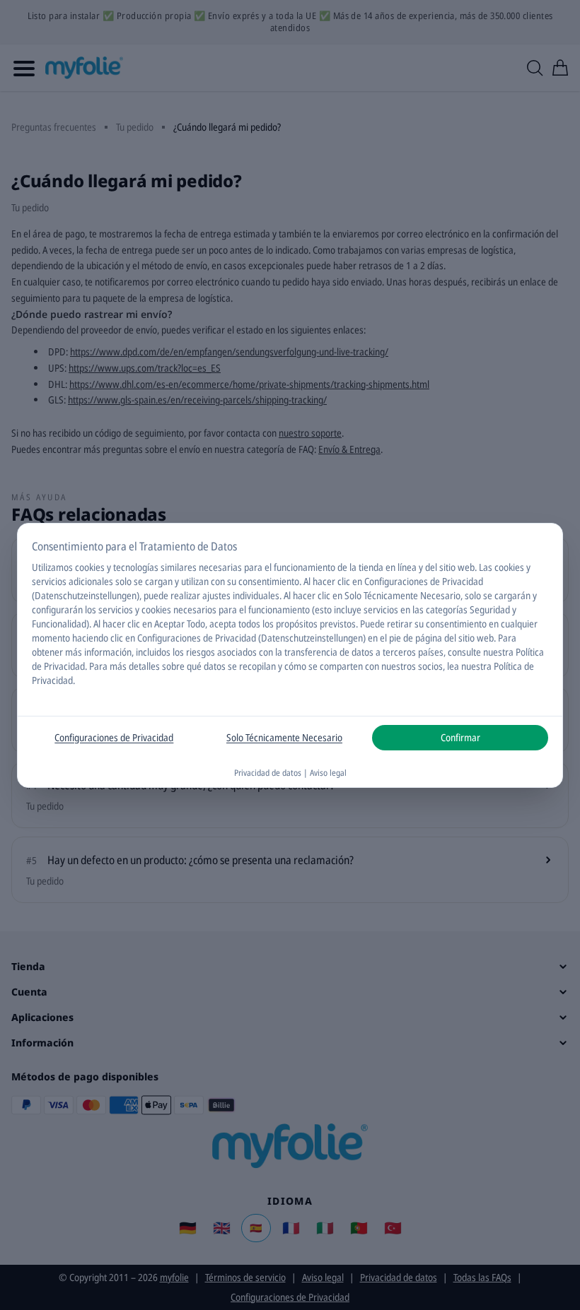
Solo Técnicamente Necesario (284, 737)
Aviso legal (328, 773)
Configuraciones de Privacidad (113, 737)
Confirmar (460, 737)
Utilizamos (52, 567)
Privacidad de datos (267, 773)
